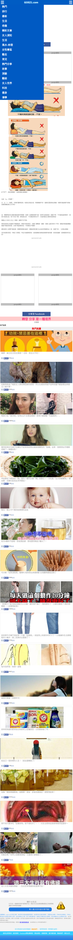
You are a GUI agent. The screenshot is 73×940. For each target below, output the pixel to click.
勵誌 (4, 78)
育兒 (4, 59)
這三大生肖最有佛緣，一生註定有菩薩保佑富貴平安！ (23, 886)
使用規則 (16, 933)
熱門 (4, 6)
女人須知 (7, 35)
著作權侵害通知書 (24, 922)
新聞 (4, 193)
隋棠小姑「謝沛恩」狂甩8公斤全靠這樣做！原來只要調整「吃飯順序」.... (30, 416)
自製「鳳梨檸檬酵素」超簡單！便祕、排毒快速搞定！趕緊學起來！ (28, 792)
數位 (4, 154)
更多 (4, 207)
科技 (4, 88)
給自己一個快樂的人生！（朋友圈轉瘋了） (18, 761)
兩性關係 (7, 135)
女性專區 (7, 49)
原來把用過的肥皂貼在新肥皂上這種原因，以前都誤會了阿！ (25, 729)
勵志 (4, 54)
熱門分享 (7, 64)
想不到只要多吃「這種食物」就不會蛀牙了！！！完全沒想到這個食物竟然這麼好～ (34, 824)
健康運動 (7, 188)
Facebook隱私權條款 (26, 933)
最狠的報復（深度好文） (11, 698)
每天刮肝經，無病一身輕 (11, 667)
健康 (4, 121)
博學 (4, 97)
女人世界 (7, 83)
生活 (4, 21)
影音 (4, 102)
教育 (4, 178)
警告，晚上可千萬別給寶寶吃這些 (14, 510)
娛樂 (4, 145)
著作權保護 (52, 933)
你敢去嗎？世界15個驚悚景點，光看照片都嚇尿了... (22, 855)
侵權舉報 (44, 933)
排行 (4, 11)
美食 (4, 131)
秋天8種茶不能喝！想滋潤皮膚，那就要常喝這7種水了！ (24, 541)
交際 (4, 159)
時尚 (4, 183)
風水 (4, 140)
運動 (4, 150)
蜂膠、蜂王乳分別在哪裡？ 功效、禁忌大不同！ (20, 353)
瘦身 (4, 126)
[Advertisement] (55, 67)
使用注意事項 (7, 933)
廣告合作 (67, 933)
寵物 (4, 169)
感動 (4, 164)
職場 (4, 174)
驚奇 (4, 111)
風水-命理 (7, 44)
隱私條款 (37, 933)
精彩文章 (7, 30)
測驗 (4, 73)
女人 (4, 116)
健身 (4, 92)
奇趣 (4, 25)
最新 (4, 16)
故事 (4, 68)
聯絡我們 (34, 929)
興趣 (4, 197)
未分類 (6, 202)
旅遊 (4, 107)
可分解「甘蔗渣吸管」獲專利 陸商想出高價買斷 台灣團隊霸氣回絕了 (28, 573)
